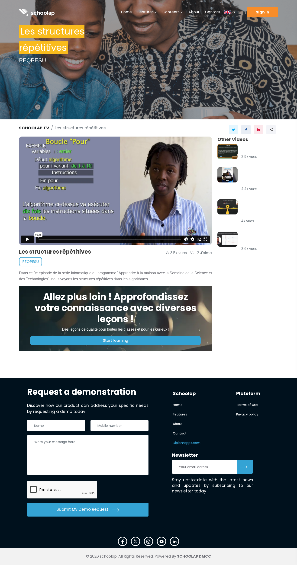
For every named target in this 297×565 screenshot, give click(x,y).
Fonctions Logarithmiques (257, 239)
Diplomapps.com (186, 443)
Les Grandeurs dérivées (257, 149)
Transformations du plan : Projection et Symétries (257, 177)
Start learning (115, 340)
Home (126, 12)
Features (145, 12)
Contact (212, 12)
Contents (171, 12)
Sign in (262, 12)
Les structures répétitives (80, 128)
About (194, 12)
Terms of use (247, 404)
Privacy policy (247, 414)
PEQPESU (30, 261)
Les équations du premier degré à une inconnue (256, 209)
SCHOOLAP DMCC (194, 556)
